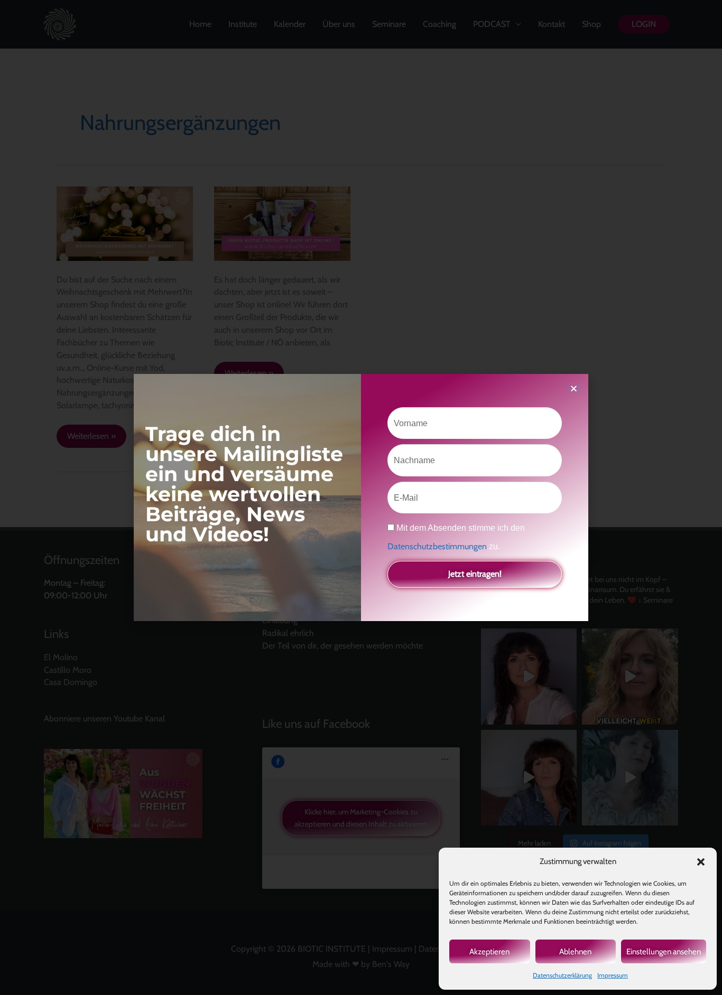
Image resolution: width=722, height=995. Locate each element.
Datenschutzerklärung (562, 975)
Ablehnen (575, 951)
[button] (701, 862)
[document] (361, 497)
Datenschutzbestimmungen (438, 546)
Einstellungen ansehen (663, 951)
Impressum (612, 975)
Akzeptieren (489, 951)
